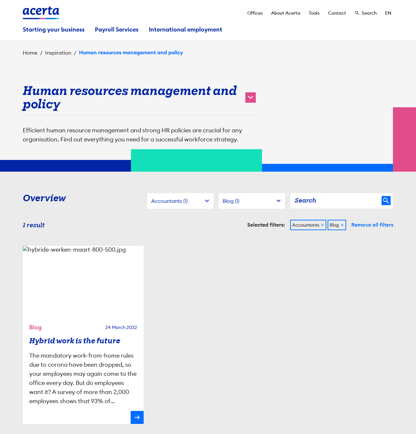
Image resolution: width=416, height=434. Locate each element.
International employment (185, 29)
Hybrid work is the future (74, 341)
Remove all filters (372, 224)
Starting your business (53, 29)
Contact (337, 13)
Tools (314, 13)
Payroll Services (116, 29)
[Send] (386, 200)
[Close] (322, 225)
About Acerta (285, 13)
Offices (255, 13)
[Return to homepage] (41, 13)
